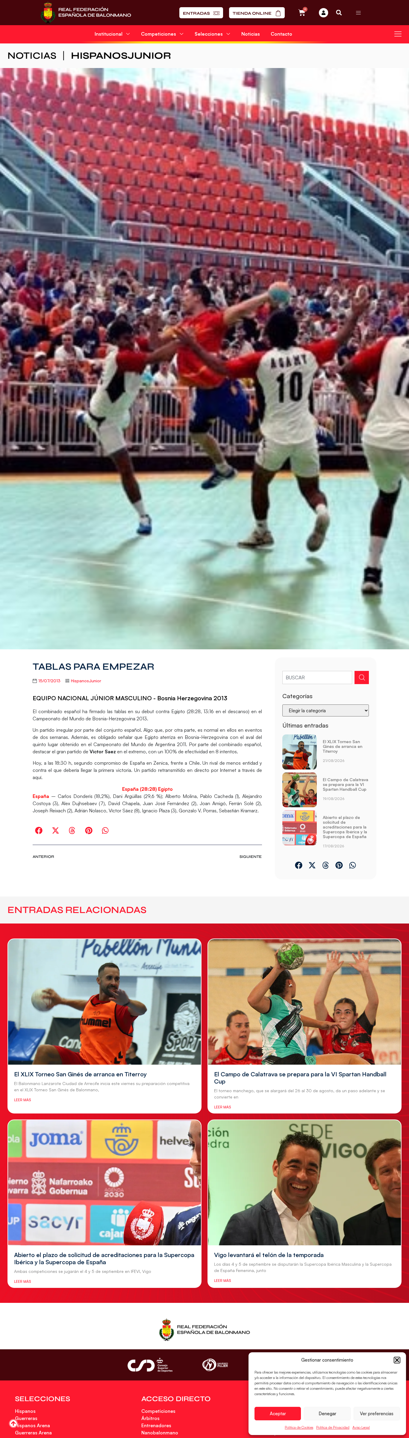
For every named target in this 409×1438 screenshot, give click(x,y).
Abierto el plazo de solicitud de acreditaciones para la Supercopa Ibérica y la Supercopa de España (345, 827)
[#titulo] (13, 1423)
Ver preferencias (376, 1413)
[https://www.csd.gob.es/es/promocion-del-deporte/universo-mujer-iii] (215, 1365)
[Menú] (358, 13)
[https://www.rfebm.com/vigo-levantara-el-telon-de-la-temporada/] (304, 1183)
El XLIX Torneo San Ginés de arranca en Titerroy (342, 746)
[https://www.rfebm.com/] (86, 13)
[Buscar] (362, 677)
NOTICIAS (31, 55)
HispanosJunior (121, 55)
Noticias (250, 34)
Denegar (327, 1413)
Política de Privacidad (332, 1427)
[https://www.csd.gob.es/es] (150, 1365)
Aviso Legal (361, 1427)
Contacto (281, 34)
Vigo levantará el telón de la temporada (269, 1255)
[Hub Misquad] (323, 12)
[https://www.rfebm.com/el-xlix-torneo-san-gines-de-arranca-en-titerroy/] (299, 751)
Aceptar (278, 1413)
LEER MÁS (22, 1100)
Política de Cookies (299, 1427)
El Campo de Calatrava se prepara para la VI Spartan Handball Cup (345, 784)
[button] (397, 1360)
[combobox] (317, 677)
